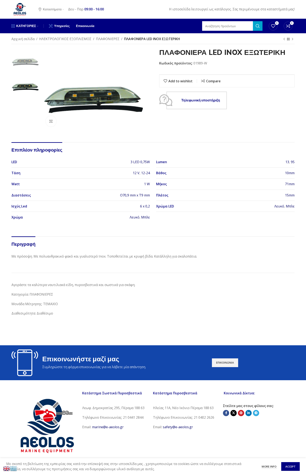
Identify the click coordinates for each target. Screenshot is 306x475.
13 (287, 162)
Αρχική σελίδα (23, 39)
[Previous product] (284, 39)
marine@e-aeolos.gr (108, 427)
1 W (147, 184)
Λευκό (279, 206)
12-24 (145, 173)
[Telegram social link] (256, 413)
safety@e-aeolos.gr (178, 427)
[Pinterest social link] (241, 413)
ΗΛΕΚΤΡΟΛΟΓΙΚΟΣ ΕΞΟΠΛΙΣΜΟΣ (65, 39)
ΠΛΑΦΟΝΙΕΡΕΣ (107, 39)
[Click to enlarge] (51, 121)
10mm (290, 173)
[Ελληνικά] (13, 468)
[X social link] (233, 413)
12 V (136, 173)
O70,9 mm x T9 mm (135, 195)
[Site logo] (19, 9)
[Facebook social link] (226, 413)
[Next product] (292, 39)
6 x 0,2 (145, 206)
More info (269, 466)
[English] (6, 468)
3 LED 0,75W (140, 162)
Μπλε (290, 206)
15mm (290, 195)
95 (293, 162)
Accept (290, 466)
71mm (290, 184)
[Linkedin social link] (248, 413)
